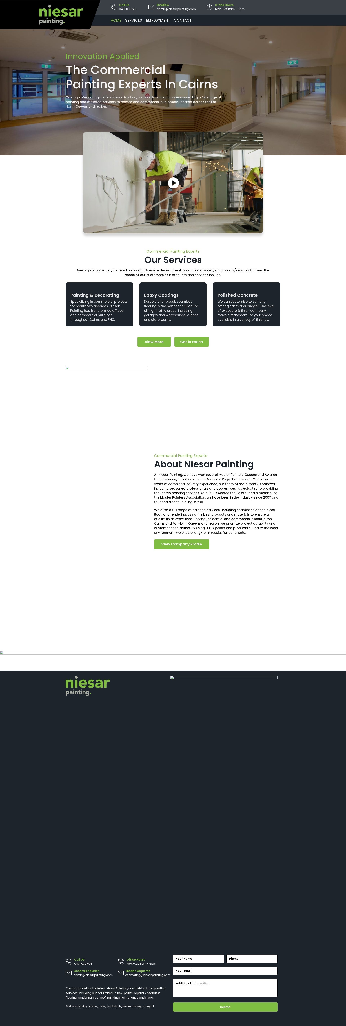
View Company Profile (181, 544)
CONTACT (183, 21)
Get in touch (191, 341)
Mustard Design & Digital (138, 1006)
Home (116, 21)
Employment (158, 21)
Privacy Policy (97, 1006)
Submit (225, 1007)
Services (133, 21)
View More (154, 341)
